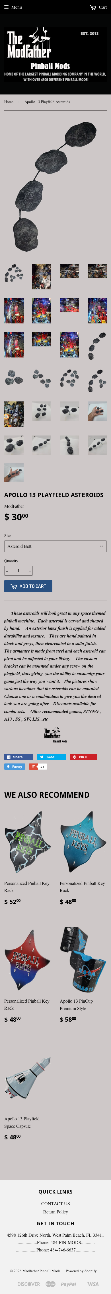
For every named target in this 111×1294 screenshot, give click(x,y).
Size (7, 535)
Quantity (11, 560)
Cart (102, 7)
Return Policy (55, 1212)
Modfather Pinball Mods (41, 1270)
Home (8, 101)
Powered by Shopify (81, 1270)
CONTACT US (55, 1203)
